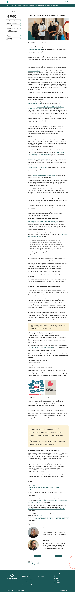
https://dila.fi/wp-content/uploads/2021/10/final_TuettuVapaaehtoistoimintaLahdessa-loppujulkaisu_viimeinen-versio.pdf (43, 487)
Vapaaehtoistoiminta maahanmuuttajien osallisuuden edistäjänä (23, 10)
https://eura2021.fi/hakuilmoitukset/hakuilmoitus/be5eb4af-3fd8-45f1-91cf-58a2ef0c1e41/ (48, 494)
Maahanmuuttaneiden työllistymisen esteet (37, 167)
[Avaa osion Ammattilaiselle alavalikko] (36, 5)
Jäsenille (48, 5)
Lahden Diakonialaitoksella (34, 102)
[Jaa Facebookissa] (29, 563)
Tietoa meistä (9, 5)
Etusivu (7, 10)
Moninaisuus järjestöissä (11, 20)
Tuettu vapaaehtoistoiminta (43, 10)
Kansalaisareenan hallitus (27, 584)
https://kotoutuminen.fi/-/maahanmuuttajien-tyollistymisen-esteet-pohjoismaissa (46, 508)
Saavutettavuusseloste (20, 590)
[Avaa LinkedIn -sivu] (68, 2)
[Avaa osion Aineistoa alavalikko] (57, 5)
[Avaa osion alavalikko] (20, 20)
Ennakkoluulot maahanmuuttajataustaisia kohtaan (44, 175)
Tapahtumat (25, 5)
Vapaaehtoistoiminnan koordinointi (11, 36)
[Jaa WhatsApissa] (38, 563)
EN (47, 1)
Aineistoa (55, 5)
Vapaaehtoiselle (41, 5)
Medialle (40, 574)
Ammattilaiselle (32, 5)
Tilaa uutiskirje (41, 576)
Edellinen (37, 556)
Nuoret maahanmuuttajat (11, 23)
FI (44, 1)
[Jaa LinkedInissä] (35, 563)
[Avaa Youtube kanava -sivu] (63, 2)
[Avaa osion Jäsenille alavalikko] (51, 5)
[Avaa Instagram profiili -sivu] (65, 2)
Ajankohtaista (17, 5)
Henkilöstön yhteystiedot (27, 581)
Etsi (56, 1)
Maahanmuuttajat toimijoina (12, 25)
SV (50, 1)
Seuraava (58, 556)
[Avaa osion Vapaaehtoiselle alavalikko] (45, 5)
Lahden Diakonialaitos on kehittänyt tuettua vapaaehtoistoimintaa (43, 221)
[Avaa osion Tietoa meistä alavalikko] (12, 5)
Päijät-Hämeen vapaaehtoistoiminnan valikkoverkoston (40, 347)
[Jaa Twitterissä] (32, 563)
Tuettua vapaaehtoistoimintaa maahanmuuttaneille (12, 31)
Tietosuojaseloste (9, 590)
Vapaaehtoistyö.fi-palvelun (34, 314)
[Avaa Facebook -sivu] (60, 2)
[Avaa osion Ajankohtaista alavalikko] (20, 5)
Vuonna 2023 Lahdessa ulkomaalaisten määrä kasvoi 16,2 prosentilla (43, 159)
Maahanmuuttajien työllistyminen (10, 39)
